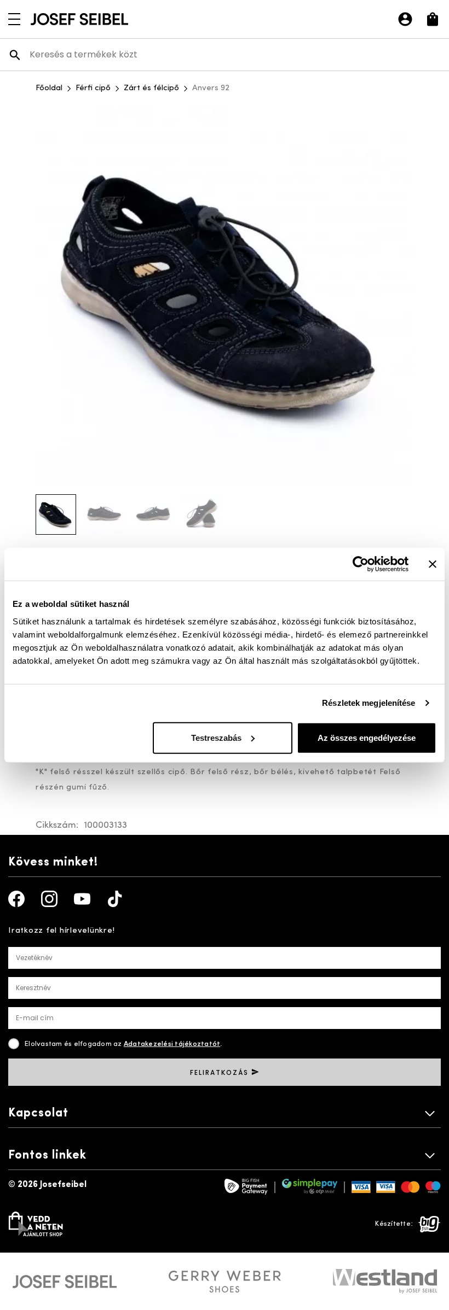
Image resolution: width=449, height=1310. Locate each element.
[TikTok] (115, 899)
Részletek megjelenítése (368, 702)
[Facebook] (16, 899)
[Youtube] (82, 899)
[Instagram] (49, 899)
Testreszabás (216, 737)
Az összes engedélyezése (367, 737)
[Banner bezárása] (432, 564)
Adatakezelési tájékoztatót (172, 1044)
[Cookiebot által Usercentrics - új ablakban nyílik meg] (360, 564)
